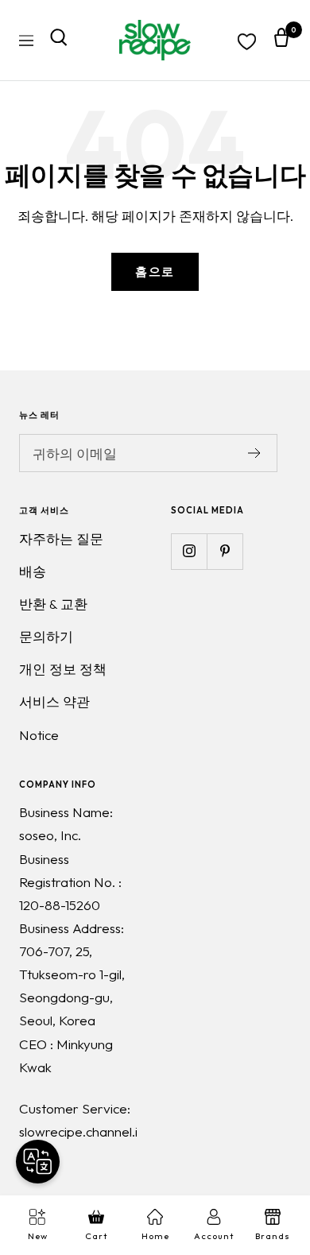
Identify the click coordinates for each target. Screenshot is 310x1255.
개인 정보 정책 (63, 668)
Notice (39, 734)
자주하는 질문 (61, 538)
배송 (32, 571)
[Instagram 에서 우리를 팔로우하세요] (189, 551)
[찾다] (58, 40)
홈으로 (155, 271)
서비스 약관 (54, 701)
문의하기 (46, 636)
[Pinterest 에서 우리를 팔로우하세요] (224, 551)
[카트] (281, 40)
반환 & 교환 (53, 603)
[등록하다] (255, 453)
